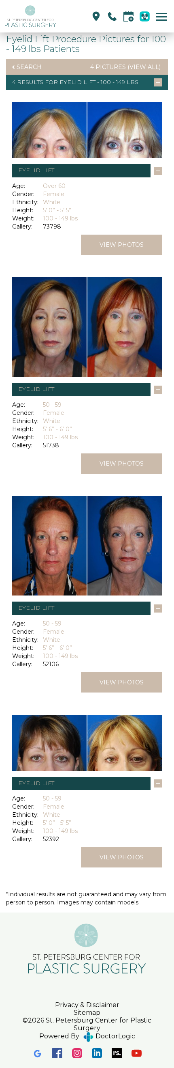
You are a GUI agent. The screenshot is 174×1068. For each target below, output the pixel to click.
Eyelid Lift (77, 82)
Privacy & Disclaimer (87, 1005)
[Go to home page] (45, 16)
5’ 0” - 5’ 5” (57, 210)
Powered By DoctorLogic (87, 1036)
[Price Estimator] (145, 16)
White (51, 202)
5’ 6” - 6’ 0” (57, 429)
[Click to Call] (112, 16)
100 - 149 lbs (60, 218)
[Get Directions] (96, 16)
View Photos (122, 244)
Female (53, 194)
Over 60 (54, 186)
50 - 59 (52, 404)
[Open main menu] (163, 16)
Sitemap (87, 1012)
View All (144, 67)
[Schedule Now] (128, 16)
